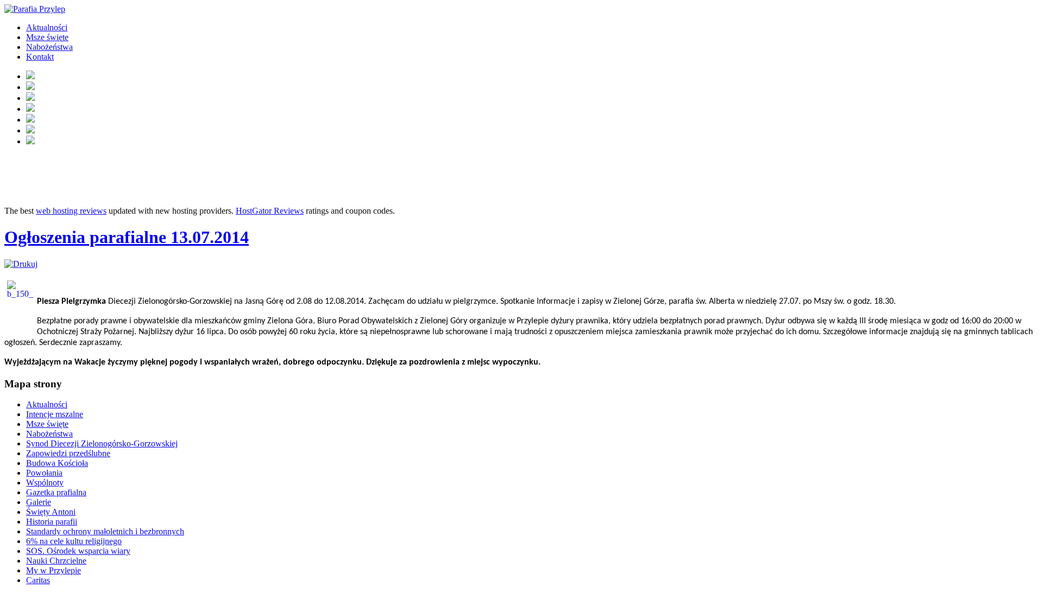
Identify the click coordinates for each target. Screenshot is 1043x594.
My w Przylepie (53, 570)
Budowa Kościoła (57, 463)
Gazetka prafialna (56, 492)
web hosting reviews (71, 210)
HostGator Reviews (270, 210)
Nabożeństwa (49, 47)
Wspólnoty (45, 482)
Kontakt (40, 56)
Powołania (44, 472)
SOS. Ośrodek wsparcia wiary (78, 550)
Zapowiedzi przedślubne (68, 453)
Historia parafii (51, 521)
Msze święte (47, 37)
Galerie (38, 502)
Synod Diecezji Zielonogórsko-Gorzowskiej (102, 443)
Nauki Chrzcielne (56, 560)
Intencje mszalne (54, 414)
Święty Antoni (51, 511)
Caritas (38, 580)
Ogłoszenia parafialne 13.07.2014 (126, 237)
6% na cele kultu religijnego (74, 541)
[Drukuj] (20, 264)
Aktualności (46, 27)
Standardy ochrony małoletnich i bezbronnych (105, 531)
